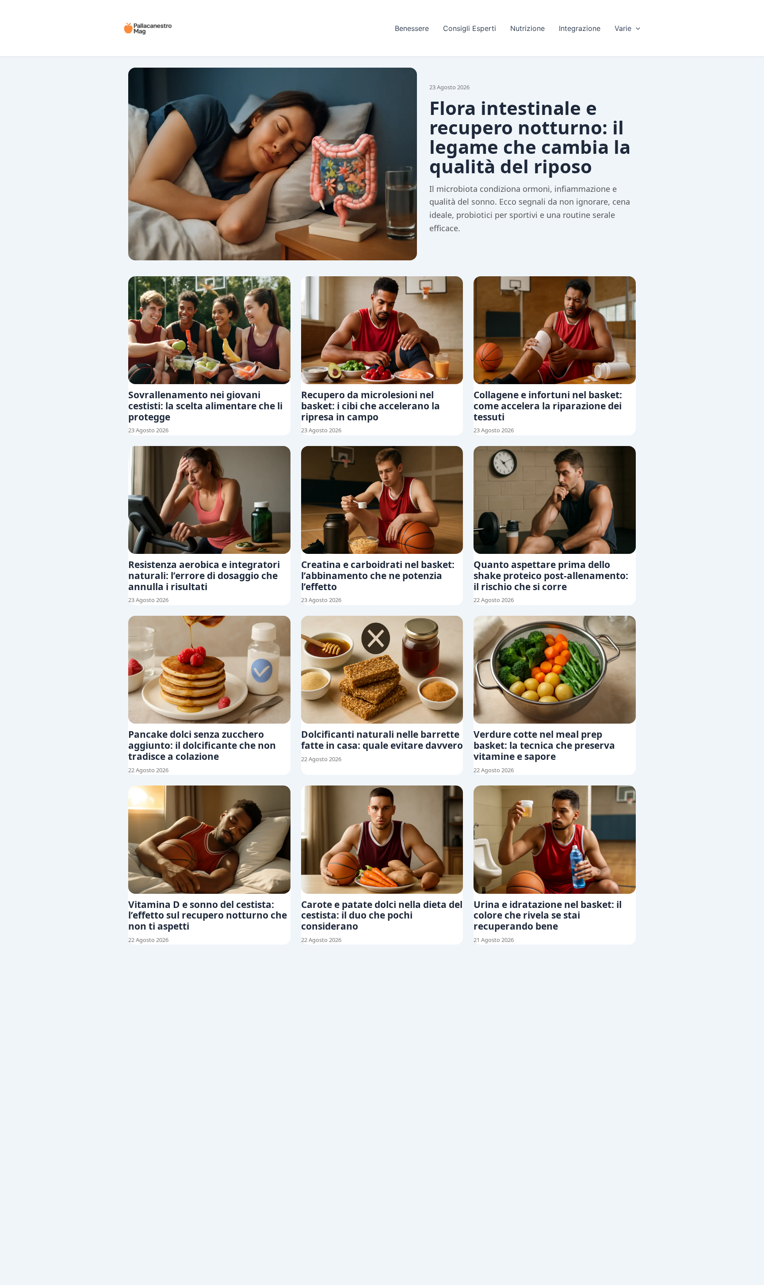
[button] (635, 28)
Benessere (412, 28)
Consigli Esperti (469, 28)
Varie (623, 28)
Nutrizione (527, 28)
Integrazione (579, 28)
